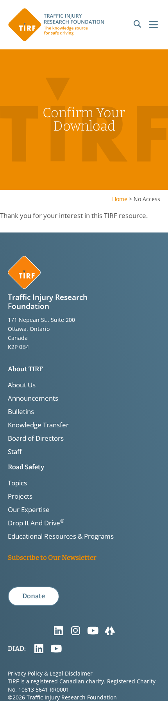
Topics (17, 483)
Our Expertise (29, 510)
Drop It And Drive (36, 523)
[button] (137, 24)
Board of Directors (36, 438)
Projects (20, 496)
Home (119, 199)
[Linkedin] (58, 631)
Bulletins (21, 412)
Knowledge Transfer (38, 425)
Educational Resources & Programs (61, 536)
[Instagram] (75, 631)
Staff (14, 452)
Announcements (33, 398)
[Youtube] (93, 631)
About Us (22, 385)
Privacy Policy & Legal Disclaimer (50, 673)
